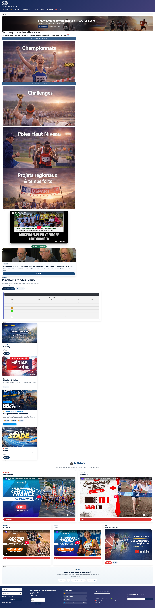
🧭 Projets (49, 9)
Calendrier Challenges (99, 597)
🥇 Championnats (25, 9)
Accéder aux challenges (54, 26)
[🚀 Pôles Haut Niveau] (43, 9)
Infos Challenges (35, 593)
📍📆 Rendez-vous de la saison (101, 591)
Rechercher (130, 596)
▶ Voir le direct (8, 519)
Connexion (12, 599)
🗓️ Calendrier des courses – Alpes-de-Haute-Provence (107, 600)
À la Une (65, 26)
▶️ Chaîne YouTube (68, 593)
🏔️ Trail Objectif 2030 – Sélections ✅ (103, 598)
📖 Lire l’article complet (39, 246)
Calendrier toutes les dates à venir (102, 593)
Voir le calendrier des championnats (39, 38)
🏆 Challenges (14, 9)
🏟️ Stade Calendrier (99, 602)
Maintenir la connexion (8, 596)
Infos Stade (35, 597)
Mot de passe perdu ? (7, 602)
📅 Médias (58, 9)
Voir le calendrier (43, 26)
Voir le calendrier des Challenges (38, 83)
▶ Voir (82, 519)
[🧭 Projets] (52, 9)
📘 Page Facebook (68, 596)
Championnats (20, 288)
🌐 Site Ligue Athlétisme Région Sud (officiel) (75, 602)
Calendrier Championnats (100, 595)
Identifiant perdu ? (6, 603)
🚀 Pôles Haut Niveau (37, 9)
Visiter (115, 562)
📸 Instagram (67, 599)
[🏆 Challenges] (18, 9)
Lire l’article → (39, 273)
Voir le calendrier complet (8, 288)
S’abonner (108, 562)
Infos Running (35, 595)
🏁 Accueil (5, 9)
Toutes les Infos (35, 592)
